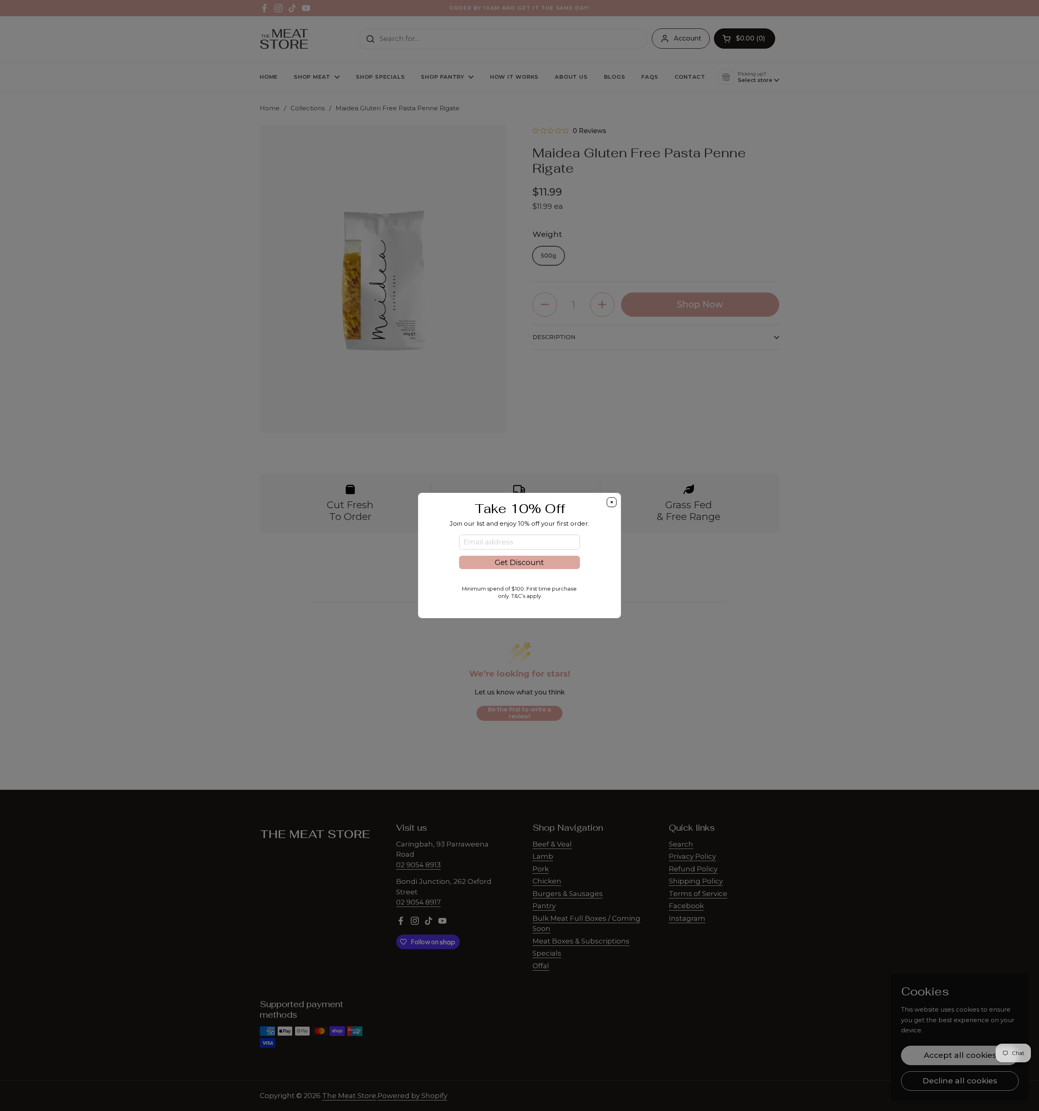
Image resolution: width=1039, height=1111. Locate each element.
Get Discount (519, 562)
